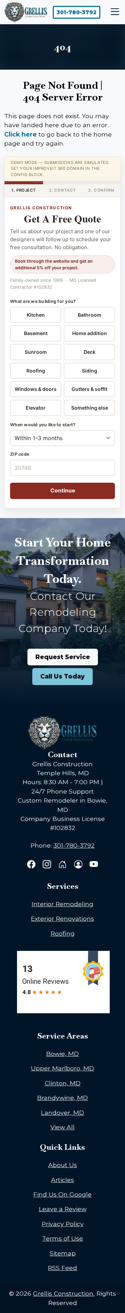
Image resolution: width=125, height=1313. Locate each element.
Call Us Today (62, 676)
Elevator (35, 408)
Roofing (35, 371)
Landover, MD (62, 1112)
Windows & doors (36, 389)
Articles (62, 1179)
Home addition (89, 333)
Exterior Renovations (62, 918)
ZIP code (19, 454)
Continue (62, 490)
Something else (89, 408)
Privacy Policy (63, 1223)
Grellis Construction (63, 1293)
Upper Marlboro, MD (62, 1068)
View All (62, 1127)
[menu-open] (113, 12)
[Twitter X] (63, 865)
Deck (89, 352)
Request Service (62, 656)
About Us (62, 1164)
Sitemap (63, 1253)
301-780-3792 (77, 12)
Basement (36, 333)
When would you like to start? (42, 424)
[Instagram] (48, 865)
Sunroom (36, 352)
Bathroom (89, 315)
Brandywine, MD (62, 1097)
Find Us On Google (62, 1194)
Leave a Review (62, 1209)
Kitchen (36, 315)
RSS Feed (62, 1267)
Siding (89, 371)
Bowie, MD (62, 1053)
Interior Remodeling (62, 904)
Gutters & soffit (89, 389)
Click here (20, 134)
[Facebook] (32, 865)
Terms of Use (62, 1238)
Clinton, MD (63, 1083)
